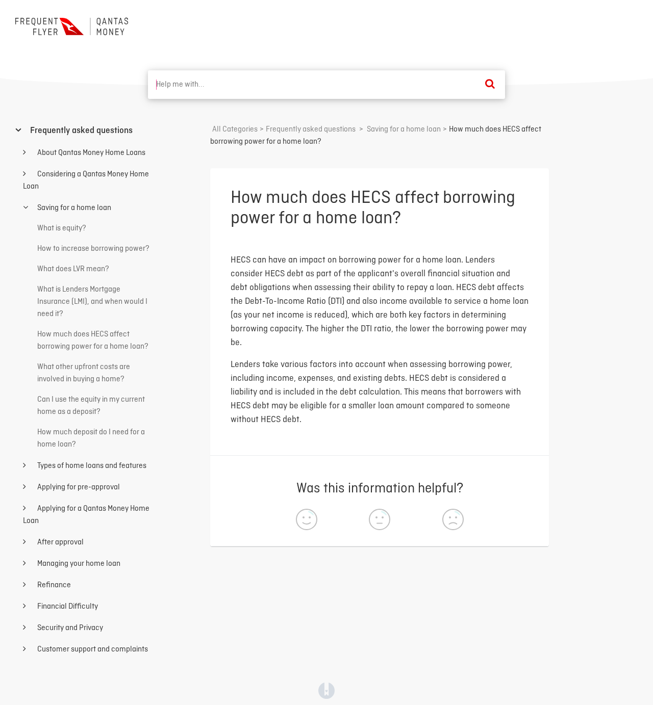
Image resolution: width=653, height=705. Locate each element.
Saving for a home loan (73, 208)
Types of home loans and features (91, 466)
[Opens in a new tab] (326, 691)
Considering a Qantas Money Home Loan (86, 180)
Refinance (53, 585)
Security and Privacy (69, 628)
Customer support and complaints (92, 649)
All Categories (235, 129)
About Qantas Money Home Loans (90, 153)
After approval (60, 542)
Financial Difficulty (67, 607)
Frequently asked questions (80, 130)
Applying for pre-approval (78, 487)
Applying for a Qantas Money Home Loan (86, 515)
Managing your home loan (78, 564)
